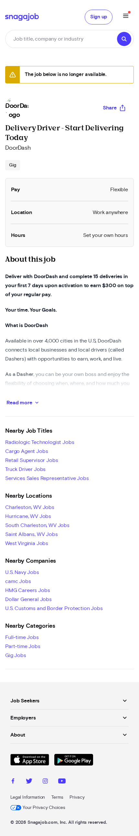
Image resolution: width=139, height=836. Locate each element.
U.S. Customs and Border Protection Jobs (54, 608)
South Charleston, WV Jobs (37, 525)
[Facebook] (13, 781)
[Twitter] (29, 781)
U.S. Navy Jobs (22, 572)
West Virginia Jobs (26, 543)
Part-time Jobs (22, 646)
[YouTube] (62, 781)
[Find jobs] (124, 39)
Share (110, 107)
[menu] (126, 17)
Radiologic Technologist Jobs (39, 442)
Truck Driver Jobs (25, 469)
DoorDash (18, 148)
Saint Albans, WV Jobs (31, 534)
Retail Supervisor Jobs (31, 460)
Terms (57, 797)
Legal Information (27, 797)
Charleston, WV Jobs (29, 507)
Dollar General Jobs (28, 599)
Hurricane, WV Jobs (28, 516)
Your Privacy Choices (44, 807)
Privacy (77, 797)
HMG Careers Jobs (27, 590)
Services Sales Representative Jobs (47, 478)
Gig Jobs (15, 655)
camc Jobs (18, 581)
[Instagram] (45, 781)
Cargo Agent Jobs (26, 451)
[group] (12, 165)
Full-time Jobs (22, 637)
